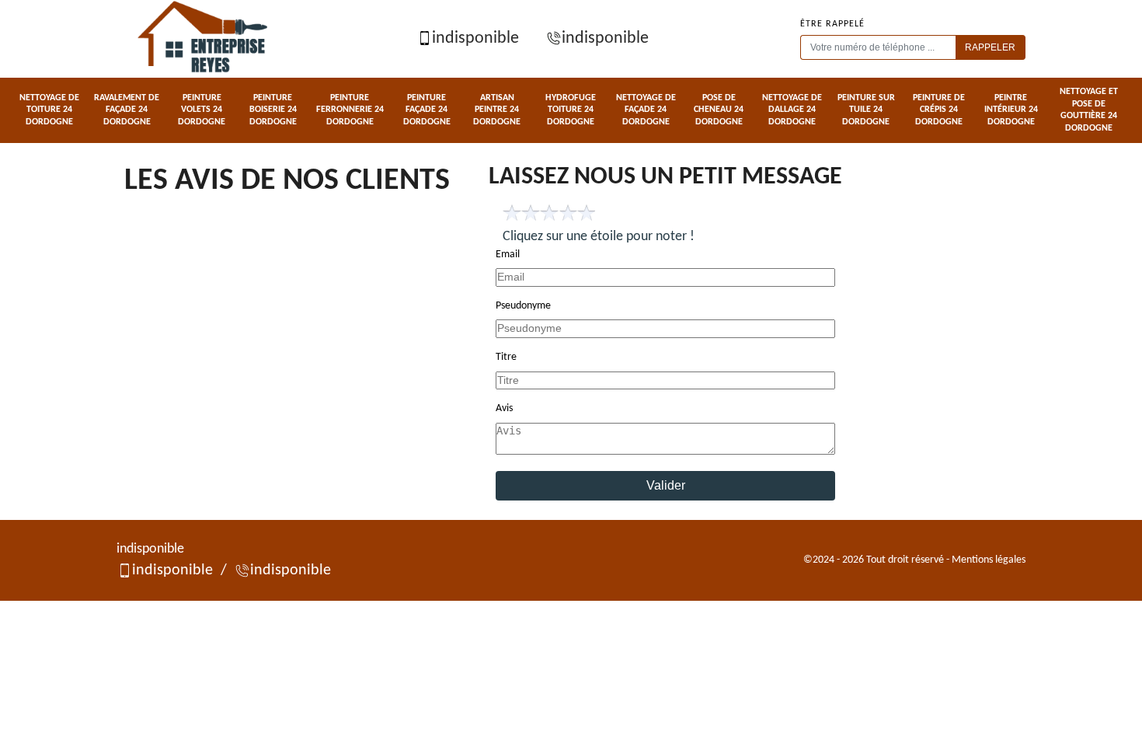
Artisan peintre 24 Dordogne (497, 110)
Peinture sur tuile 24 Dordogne (866, 110)
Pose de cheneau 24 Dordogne (718, 110)
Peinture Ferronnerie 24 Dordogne (350, 110)
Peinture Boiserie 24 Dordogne (273, 110)
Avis (504, 408)
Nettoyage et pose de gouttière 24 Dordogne (1089, 110)
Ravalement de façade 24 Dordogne (126, 110)
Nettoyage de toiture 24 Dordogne (49, 110)
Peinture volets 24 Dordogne (201, 110)
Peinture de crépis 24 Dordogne (939, 110)
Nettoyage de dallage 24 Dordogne (792, 110)
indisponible (475, 38)
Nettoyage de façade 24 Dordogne (646, 110)
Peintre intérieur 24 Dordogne (1011, 110)
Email (508, 254)
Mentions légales (988, 560)
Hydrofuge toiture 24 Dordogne (570, 110)
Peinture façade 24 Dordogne (427, 110)
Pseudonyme (523, 306)
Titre (506, 357)
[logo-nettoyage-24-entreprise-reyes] (204, 39)
